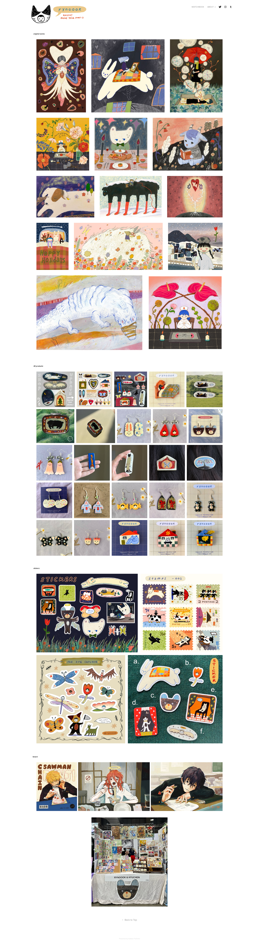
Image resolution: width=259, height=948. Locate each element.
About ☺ (211, 7)
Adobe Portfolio (134, 938)
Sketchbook (198, 7)
